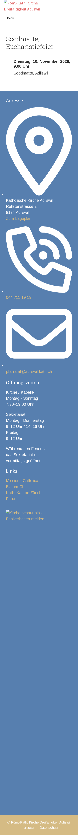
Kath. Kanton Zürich (23, 492)
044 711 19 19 (18, 297)
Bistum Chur (17, 486)
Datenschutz (49, 828)
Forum (12, 499)
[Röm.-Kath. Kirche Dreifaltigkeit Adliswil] (23, 6)
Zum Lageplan (18, 218)
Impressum (28, 828)
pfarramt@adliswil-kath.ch (29, 371)
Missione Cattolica (22, 480)
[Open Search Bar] (73, 6)
